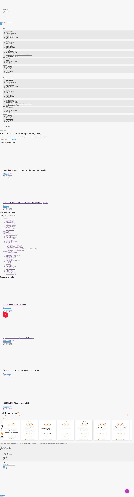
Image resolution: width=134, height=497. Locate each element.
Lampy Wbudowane (10, 34)
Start (4, 28)
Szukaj (14, 139)
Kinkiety (7, 32)
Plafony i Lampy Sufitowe (11, 33)
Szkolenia (8, 72)
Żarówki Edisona (9, 70)
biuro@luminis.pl (7, 448)
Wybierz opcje (6, 174)
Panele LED (8, 240)
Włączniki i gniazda (10, 68)
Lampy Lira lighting (10, 230)
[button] (7, 175)
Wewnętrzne (5, 29)
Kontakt (4, 12)
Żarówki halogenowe (10, 225)
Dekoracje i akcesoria (10, 252)
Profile (7, 38)
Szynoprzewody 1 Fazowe (11, 51)
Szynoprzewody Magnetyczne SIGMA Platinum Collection (19, 55)
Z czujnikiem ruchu (10, 274)
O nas (4, 452)
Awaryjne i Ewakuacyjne (11, 235)
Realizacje (5, 456)
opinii (18, 415)
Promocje (5, 73)
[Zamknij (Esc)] (4, 495)
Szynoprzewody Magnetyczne (12, 53)
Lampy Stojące (9, 43)
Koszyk (5, 468)
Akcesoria (8, 48)
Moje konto (5, 9)
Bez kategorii (6, 227)
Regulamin (5, 453)
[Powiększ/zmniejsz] (0, 495)
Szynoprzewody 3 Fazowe (11, 52)
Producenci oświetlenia (8, 228)
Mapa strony (5, 459)
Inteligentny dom (9, 66)
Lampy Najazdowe (10, 46)
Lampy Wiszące (9, 31)
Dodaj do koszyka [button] (7, 308)
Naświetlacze (8, 271)
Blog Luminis (6, 11)
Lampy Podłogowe (10, 36)
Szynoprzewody (6, 50)
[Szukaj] (1, 24)
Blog (4, 458)
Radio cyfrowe (9, 67)
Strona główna (3, 130)
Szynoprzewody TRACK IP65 (12, 56)
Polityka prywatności (7, 454)
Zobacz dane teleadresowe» (6, 449)
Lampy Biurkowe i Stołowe (12, 37)
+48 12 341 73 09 (8, 447)
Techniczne (5, 57)
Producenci (5, 457)
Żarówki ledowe (9, 71)
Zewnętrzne (5, 39)
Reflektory (8, 62)
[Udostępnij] (3, 495)
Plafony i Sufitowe (10, 42)
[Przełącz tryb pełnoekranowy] (2, 495)
